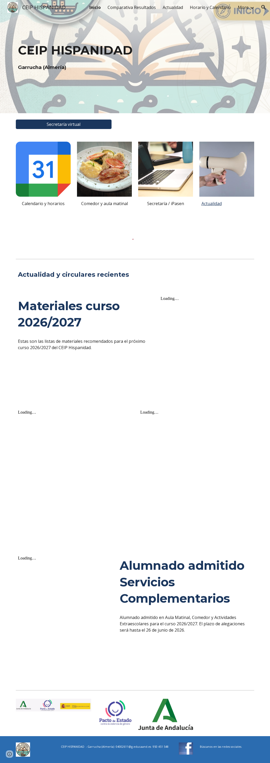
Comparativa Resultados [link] (132, 7)
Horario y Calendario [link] (210, 7)
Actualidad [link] (173, 7)
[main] (135, 56)
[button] (263, 7)
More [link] (243, 7)
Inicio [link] (95, 7)
